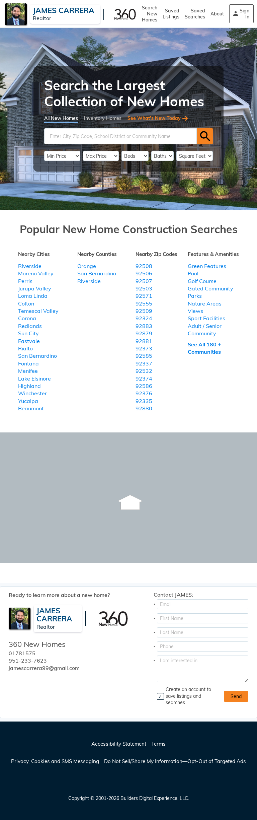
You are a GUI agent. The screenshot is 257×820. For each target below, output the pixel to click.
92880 (144, 408)
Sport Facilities (206, 318)
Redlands (30, 326)
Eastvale (29, 341)
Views (195, 311)
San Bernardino (37, 355)
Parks (195, 295)
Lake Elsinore (34, 378)
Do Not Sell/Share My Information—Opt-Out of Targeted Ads (175, 761)
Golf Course (202, 281)
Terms (158, 744)
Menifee (28, 370)
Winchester (32, 393)
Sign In (244, 14)
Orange (86, 266)
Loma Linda (33, 295)
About (217, 14)
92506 (144, 273)
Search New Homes (149, 14)
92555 (144, 303)
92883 (144, 326)
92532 (144, 370)
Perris (25, 281)
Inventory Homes (102, 118)
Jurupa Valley (34, 288)
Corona (27, 318)
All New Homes (61, 118)
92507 (144, 281)
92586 (144, 386)
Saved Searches (195, 14)
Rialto (25, 348)
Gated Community (210, 288)
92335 (144, 401)
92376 (144, 393)
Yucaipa (28, 401)
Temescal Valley (38, 311)
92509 (144, 311)
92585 (144, 355)
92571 (144, 295)
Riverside (29, 266)
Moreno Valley (36, 273)
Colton (26, 303)
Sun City (28, 333)
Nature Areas (205, 303)
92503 (144, 288)
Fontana (28, 363)
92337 (144, 363)
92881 (144, 341)
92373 (144, 348)
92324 (144, 318)
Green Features (207, 266)
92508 (144, 266)
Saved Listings (171, 14)
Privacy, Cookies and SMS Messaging (55, 761)
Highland (29, 386)
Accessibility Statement (118, 744)
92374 (144, 378)
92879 (144, 333)
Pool (193, 273)
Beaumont (31, 408)
